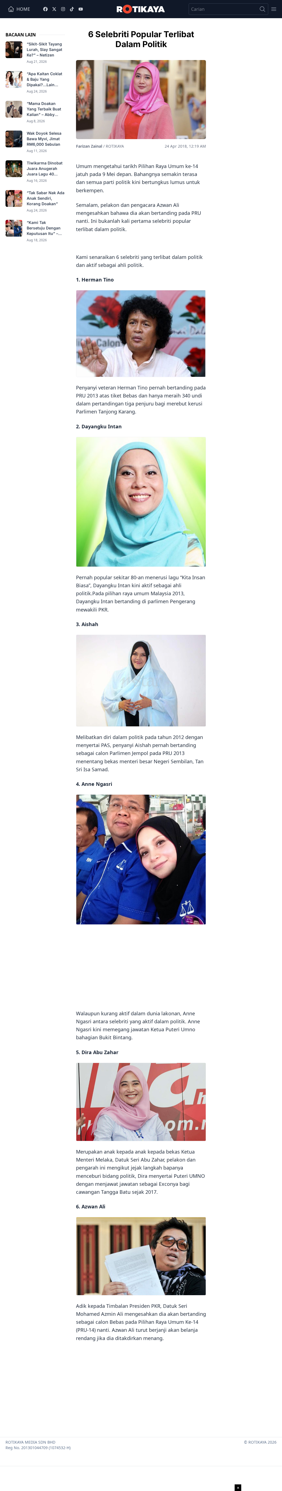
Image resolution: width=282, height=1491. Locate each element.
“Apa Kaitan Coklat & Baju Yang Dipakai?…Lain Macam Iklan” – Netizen (44, 79)
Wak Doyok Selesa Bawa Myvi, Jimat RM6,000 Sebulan (44, 139)
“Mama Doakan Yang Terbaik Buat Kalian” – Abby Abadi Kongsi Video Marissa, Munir (45, 109)
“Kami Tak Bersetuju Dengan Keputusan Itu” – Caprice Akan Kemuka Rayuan (44, 228)
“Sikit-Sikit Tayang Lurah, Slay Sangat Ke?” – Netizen (44, 49)
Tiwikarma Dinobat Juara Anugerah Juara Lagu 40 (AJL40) (45, 169)
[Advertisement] (141, 966)
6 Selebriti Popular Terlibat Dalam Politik (141, 39)
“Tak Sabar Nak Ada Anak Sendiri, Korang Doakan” (45, 198)
